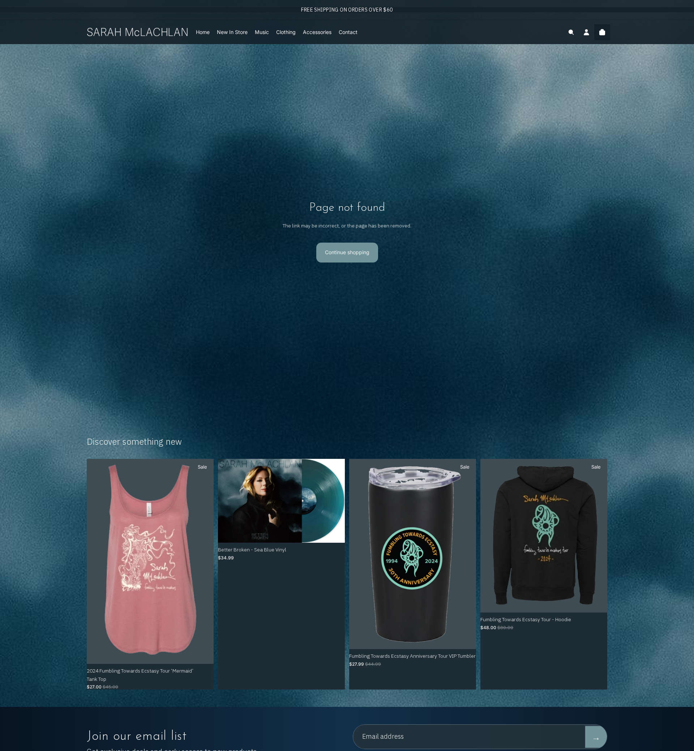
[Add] (333, 531)
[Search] (571, 32)
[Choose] (202, 652)
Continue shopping (347, 252)
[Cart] (602, 32)
